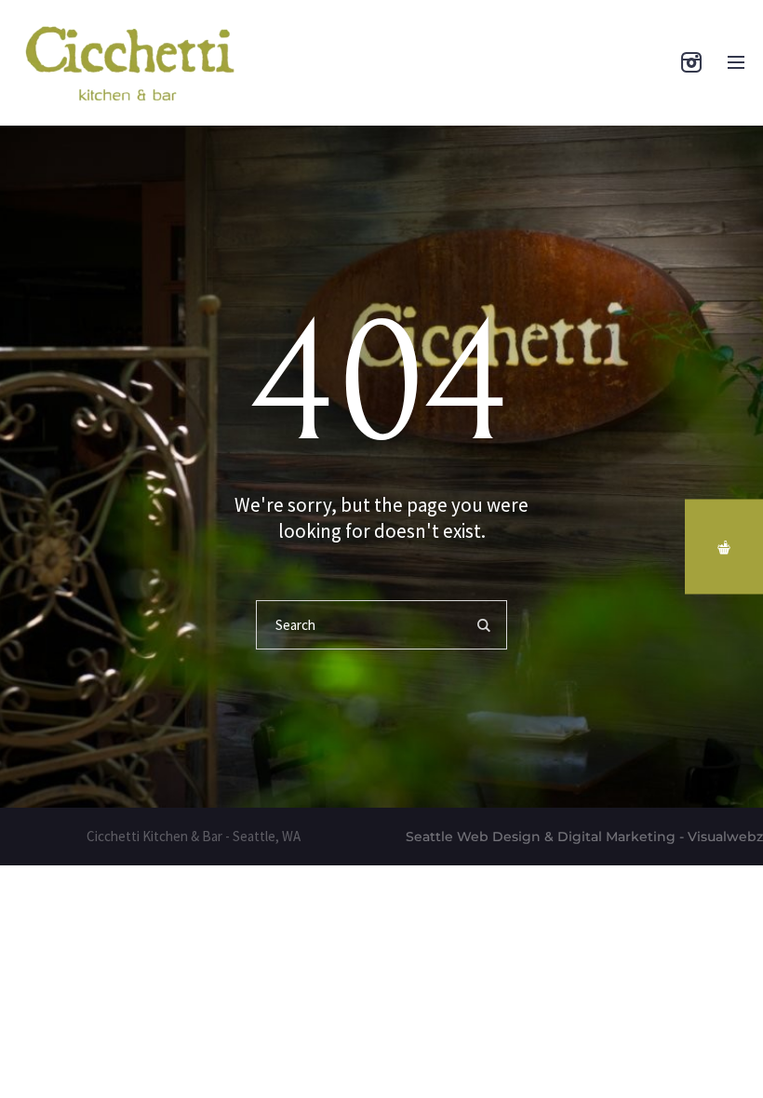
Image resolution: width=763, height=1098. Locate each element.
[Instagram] (691, 62)
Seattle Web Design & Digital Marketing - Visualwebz (584, 836)
